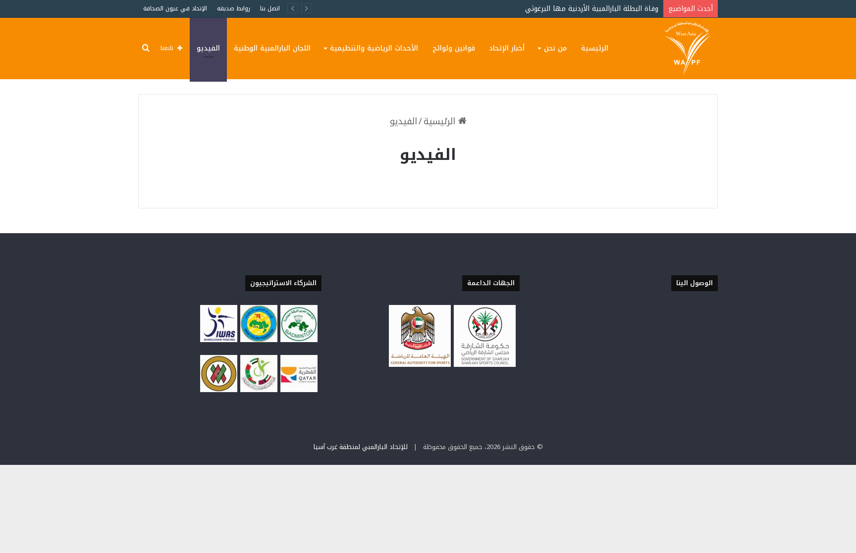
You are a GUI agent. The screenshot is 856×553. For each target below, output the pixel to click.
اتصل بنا (270, 8)
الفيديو (208, 48)
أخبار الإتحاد (507, 48)
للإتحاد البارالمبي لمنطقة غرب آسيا (361, 447)
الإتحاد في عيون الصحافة (175, 8)
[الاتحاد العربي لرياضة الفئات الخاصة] (218, 389)
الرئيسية (594, 48)
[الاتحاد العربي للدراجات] (258, 339)
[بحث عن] (145, 48)
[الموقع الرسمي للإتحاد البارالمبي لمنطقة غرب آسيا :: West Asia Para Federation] (688, 48)
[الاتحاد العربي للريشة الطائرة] (299, 339)
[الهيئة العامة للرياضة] (420, 363)
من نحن (555, 48)
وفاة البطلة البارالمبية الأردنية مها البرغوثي (591, 8)
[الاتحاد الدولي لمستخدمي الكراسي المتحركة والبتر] (218, 339)
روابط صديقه (233, 8)
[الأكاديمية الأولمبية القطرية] (299, 389)
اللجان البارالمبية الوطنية (272, 48)
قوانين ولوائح (453, 48)
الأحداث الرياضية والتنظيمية (374, 48)
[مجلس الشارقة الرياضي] (485, 363)
